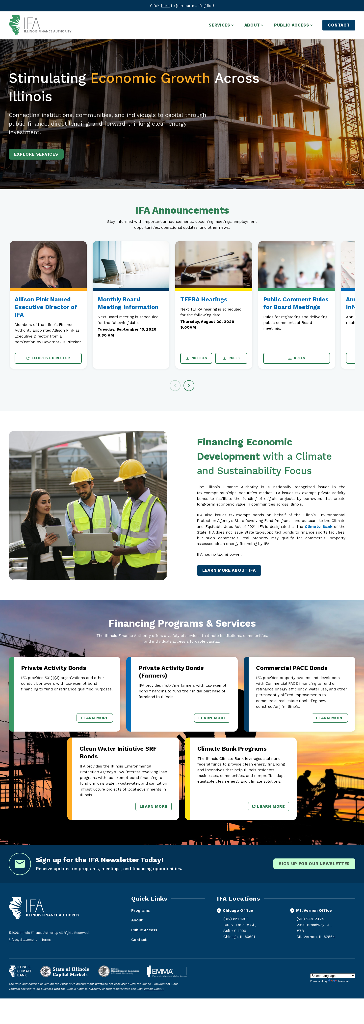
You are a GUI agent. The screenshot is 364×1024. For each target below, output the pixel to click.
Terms (46, 939)
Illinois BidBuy (154, 989)
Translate (344, 981)
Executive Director (51, 358)
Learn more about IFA (229, 570)
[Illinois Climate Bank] (20, 971)
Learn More (97, 719)
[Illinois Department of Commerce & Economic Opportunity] (119, 971)
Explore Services (36, 154)
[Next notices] (188, 385)
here (165, 5)
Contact (339, 25)
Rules (234, 358)
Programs (140, 910)
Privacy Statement (23, 939)
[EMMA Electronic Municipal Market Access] (166, 971)
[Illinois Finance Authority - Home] (40, 25)
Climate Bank (319, 526)
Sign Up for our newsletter (314, 863)
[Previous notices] (175, 385)
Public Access (144, 930)
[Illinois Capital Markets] (64, 971)
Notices (199, 358)
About (137, 920)
